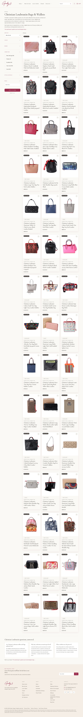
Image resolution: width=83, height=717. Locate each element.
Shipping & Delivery (54, 686)
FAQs (51, 684)
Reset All (12, 93)
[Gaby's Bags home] (7, 3)
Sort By (6, 32)
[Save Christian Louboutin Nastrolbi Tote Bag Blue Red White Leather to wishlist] (58, 196)
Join (76, 673)
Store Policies (53, 690)
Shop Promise (38, 692)
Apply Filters (12, 90)
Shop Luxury (24, 684)
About (37, 684)
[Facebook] (65, 692)
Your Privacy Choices (43, 708)
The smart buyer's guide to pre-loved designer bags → (16, 29)
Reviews (37, 686)
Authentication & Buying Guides (55, 697)
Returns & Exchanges (54, 688)
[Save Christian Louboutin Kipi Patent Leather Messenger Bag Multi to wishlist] (77, 277)
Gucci (23, 692)
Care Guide (52, 699)
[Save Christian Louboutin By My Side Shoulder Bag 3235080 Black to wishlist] (58, 156)
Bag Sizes (52, 702)
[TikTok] (74, 692)
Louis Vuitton (35, 3)
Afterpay (52, 692)
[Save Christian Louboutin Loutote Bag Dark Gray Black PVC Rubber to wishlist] (77, 117)
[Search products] (70, 3)
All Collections (25, 697)
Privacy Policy (27, 708)
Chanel (42, 3)
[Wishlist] (74, 3)
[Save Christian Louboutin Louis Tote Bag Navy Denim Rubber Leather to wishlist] (38, 355)
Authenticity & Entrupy (40, 690)
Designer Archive (25, 695)
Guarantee (38, 688)
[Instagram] (68, 692)
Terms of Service (34, 708)
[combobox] (64, 3)
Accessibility (52, 695)
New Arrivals (28, 3)
